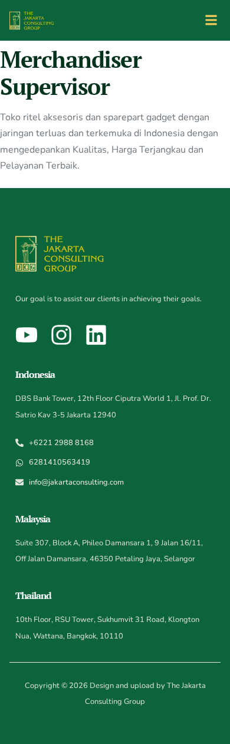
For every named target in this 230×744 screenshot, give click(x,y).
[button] (211, 20)
